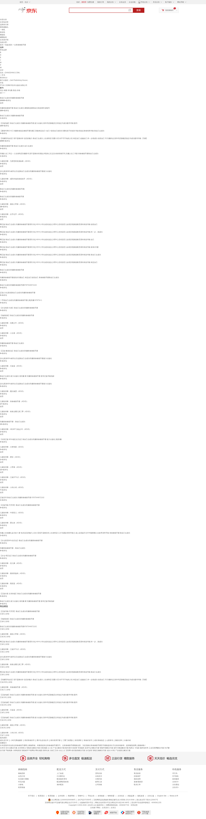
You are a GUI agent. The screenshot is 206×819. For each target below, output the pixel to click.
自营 (1, 103)
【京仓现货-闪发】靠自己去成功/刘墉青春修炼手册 (19, 308)
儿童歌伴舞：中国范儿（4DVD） (12, 513)
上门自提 (60, 773)
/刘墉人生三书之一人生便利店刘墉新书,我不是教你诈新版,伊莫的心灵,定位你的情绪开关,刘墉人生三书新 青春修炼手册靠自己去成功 (49, 154)
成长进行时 (4, 740)
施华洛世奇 (144, 748)
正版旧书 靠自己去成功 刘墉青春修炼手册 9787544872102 (22, 498)
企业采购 (132, 2)
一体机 (2, 30)
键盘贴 (2, 35)
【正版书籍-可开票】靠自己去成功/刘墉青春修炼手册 (20, 505)
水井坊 (2, 748)
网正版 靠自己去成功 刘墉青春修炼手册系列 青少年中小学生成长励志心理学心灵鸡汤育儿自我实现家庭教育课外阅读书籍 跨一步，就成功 (51, 232)
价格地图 (43, 748)
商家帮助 (71, 796)
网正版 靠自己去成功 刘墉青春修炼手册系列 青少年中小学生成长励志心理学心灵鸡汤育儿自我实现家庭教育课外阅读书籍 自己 (47, 240)
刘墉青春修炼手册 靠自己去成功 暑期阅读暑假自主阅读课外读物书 (25, 108)
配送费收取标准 (63, 782)
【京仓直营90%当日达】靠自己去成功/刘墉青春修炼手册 (21, 541)
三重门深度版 (68, 740)
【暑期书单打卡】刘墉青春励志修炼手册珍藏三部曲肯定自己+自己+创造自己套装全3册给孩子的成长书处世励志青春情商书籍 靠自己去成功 (52, 131)
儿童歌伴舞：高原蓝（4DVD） (11, 583)
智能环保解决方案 (106, 748)
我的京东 (110, 2)
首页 (1, 45)
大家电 (20, 785)
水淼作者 (127, 740)
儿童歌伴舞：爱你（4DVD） (10, 457)
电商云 (131, 748)
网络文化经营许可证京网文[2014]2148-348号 (112, 803)
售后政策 (137, 773)
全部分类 (3, 20)
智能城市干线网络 (28, 750)
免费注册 (90, 2)
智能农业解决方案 (33, 748)
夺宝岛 (174, 773)
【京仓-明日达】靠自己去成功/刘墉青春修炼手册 (18, 556)
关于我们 (31, 796)
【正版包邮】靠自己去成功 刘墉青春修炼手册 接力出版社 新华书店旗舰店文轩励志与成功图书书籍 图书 (38, 123)
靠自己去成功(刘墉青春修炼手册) (12, 189)
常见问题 (21, 782)
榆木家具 (68, 748)
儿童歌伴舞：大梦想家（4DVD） (12, 447)
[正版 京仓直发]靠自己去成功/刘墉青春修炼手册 (17, 293)
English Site (161, 796)
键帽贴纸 (3, 37)
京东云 (113, 808)
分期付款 (98, 779)
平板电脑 (8, 750)
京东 (37, 11)
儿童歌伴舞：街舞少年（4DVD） (12, 323)
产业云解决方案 (59, 748)
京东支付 (105, 808)
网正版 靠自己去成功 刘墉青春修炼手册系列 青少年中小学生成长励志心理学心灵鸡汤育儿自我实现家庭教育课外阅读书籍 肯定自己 (49, 262)
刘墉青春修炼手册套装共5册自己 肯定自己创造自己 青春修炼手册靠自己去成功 (29, 277)
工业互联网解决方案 (156, 748)
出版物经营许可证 (86, 803)
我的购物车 (169, 10)
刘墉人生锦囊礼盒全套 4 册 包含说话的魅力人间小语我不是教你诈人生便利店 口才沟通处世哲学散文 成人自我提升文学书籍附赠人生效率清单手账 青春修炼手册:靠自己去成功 (65, 533)
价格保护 (137, 776)
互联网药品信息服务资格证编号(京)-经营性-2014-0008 (113, 800)
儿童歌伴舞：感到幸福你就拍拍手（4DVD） (16, 179)
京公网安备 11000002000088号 (63, 800)
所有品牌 (3, 50)
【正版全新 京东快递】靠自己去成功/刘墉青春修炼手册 (20, 594)
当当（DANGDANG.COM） (10, 73)
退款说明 (137, 779)
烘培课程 (78, 740)
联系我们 (41, 796)
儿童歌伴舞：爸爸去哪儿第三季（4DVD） (16, 412)
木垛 (1, 83)
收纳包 (2, 32)
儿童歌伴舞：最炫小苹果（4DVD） (13, 204)
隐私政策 (140, 796)
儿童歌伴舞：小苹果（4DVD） (11, 467)
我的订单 (100, 2)
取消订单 (137, 785)
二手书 (2, 75)
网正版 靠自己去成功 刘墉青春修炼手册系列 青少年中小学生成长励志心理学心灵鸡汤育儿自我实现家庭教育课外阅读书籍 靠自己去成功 (50, 255)
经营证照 (134, 805)
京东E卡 (175, 782)
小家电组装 (17, 750)
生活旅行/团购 (23, 779)
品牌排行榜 (4, 25)
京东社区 (121, 796)
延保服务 (175, 779)
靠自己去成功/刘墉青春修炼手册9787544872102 (18, 285)
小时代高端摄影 (16, 740)
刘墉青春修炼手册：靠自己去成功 (12, 422)
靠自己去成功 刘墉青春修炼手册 (12, 116)
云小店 (50, 748)
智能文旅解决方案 (99, 750)
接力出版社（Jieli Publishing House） (14, 80)
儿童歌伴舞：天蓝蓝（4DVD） (11, 366)
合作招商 (61, 796)
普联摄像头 (4, 27)
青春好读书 (88, 740)
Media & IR (174, 796)
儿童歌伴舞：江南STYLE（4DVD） (13, 477)
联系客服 (21, 787)
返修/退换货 (138, 782)
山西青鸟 (109, 740)
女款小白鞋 (111, 750)
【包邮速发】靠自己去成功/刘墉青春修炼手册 (17, 315)
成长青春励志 (99, 740)
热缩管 (74, 748)
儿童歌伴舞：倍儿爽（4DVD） (11, 563)
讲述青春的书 (29, 740)
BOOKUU (3, 78)
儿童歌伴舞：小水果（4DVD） (11, 333)
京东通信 (175, 785)
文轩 (1, 70)
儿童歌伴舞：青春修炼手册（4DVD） (14, 401)
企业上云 (61, 750)
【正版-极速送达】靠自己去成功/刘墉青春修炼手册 (19, 351)
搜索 (138, 10)
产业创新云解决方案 (122, 750)
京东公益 (150, 796)
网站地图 (38, 750)
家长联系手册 (55, 740)
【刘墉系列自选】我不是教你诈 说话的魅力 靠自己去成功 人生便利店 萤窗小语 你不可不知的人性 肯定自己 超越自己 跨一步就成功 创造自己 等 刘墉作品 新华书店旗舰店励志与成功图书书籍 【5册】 (74, 138)
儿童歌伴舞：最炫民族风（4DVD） (13, 573)
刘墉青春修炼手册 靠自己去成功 (12, 343)
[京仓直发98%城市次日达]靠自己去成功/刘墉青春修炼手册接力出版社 (26, 171)
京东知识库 (4, 22)
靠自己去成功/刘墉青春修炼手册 (12, 98)
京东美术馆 (4, 40)
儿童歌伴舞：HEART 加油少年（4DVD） (15, 429)
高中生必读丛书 (42, 740)
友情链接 (101, 796)
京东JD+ (175, 787)
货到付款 (98, 773)
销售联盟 (111, 796)
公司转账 (98, 785)
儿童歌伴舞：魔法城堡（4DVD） (12, 391)
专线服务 (81, 748)
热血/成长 (8, 45)
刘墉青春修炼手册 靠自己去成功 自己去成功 (16, 146)
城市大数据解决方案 (121, 748)
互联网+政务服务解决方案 (75, 750)
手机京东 (144, 2)
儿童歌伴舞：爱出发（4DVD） (11, 523)
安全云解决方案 (11, 748)
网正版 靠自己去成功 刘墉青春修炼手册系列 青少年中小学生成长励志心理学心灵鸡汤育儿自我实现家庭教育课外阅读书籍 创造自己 (49, 224)
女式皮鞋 (88, 750)
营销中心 (81, 796)
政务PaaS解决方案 (92, 748)
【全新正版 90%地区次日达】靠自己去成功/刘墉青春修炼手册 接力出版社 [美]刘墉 (31, 439)
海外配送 (60, 785)
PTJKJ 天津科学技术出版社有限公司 (13, 85)
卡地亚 (137, 748)
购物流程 (21, 773)
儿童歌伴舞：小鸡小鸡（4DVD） (12, 487)
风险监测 (131, 796)
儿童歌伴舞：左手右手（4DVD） (12, 214)
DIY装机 (175, 776)
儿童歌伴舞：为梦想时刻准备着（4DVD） (16, 161)
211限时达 (61, 776)
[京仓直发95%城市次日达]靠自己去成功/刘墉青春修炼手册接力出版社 (26, 358)
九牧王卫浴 (54, 750)
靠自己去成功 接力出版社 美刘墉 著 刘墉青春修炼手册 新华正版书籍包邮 (27, 376)
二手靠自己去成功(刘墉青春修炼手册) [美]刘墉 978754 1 (21, 300)
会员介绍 (21, 776)
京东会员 (122, 2)
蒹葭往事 (118, 740)
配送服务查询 (62, 779)
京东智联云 (22, 748)
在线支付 (98, 776)
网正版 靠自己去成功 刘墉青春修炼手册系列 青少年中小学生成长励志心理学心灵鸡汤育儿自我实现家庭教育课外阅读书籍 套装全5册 (49, 247)
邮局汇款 (98, 782)
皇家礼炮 (45, 750)
